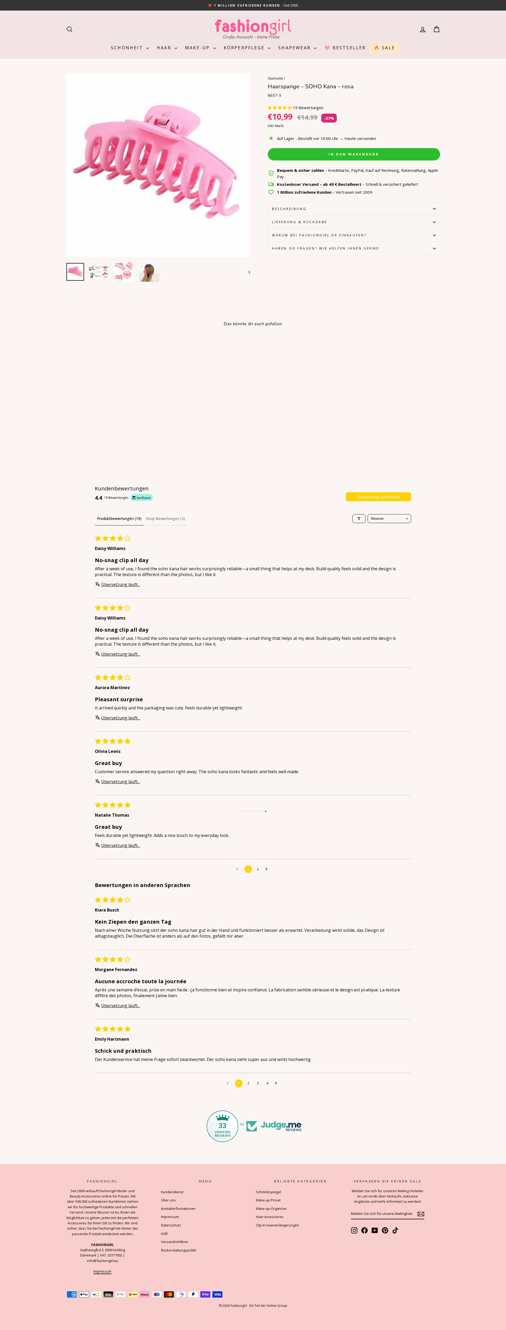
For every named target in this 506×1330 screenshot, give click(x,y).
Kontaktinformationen (178, 1208)
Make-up (198, 48)
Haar (165, 48)
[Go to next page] (268, 869)
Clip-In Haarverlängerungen (277, 1225)
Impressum (102, 1271)
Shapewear (295, 48)
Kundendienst (172, 1192)
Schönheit (128, 48)
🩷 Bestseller (345, 48)
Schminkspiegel (268, 1192)
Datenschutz (171, 1225)
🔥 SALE (384, 48)
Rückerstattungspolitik (178, 1250)
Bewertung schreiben (378, 497)
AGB (164, 1233)
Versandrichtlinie (174, 1241)
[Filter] (359, 518)
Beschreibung (289, 209)
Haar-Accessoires (270, 1216)
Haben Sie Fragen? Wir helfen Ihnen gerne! (326, 248)
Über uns (168, 1200)
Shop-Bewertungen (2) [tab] (165, 518)
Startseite (275, 78)
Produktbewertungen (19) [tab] (119, 518)
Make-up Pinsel (268, 1200)
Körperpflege (245, 48)
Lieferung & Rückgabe (299, 222)
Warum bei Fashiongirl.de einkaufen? (319, 235)
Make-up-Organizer (271, 1208)
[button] (280, 107)
